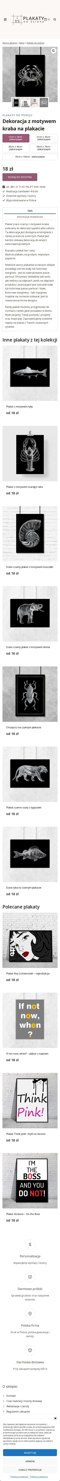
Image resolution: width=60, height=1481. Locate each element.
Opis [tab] (30, 210)
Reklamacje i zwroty (17, 1406)
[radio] (15, 138)
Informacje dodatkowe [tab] (30, 216)
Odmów (30, 1461)
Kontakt (11, 1395)
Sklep (21, 42)
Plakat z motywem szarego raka (24, 487)
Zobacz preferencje (30, 1469)
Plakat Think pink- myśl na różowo (26, 1134)
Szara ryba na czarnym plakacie (23, 887)
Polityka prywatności (19, 1476)
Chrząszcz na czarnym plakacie (23, 727)
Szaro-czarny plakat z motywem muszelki (29, 567)
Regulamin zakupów (18, 1411)
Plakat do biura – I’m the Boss (23, 1214)
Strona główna (9, 42)
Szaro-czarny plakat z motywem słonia (28, 647)
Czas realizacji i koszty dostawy (24, 1401)
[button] (55, 1418)
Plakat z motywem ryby (19, 406)
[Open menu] (5, 19)
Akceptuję (30, 1452)
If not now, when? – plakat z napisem (27, 1053)
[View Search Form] (55, 19)
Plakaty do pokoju (35, 42)
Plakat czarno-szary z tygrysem (24, 807)
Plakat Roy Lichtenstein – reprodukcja (28, 973)
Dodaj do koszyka (20, 177)
